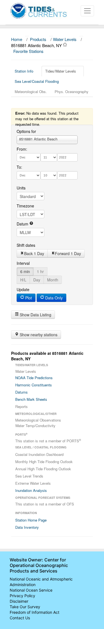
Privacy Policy (22, 595)
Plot (28, 298)
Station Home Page (31, 520)
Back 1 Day (34, 253)
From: (22, 149)
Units (21, 188)
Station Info (24, 71)
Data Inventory (27, 527)
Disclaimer (19, 601)
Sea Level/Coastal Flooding (37, 81)
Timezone (25, 206)
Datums (21, 392)
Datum (23, 224)
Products (38, 39)
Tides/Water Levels (60, 71)
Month (52, 280)
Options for (26, 131)
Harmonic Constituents (33, 384)
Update (23, 289)
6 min (25, 271)
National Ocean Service (31, 590)
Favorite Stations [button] (29, 51)
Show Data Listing (35, 314)
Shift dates (26, 245)
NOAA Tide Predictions (34, 377)
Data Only (53, 298)
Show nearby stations (38, 334)
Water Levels (65, 39)
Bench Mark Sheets (31, 399)
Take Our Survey (25, 606)
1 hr (40, 271)
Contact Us (20, 617)
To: (19, 167)
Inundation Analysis (31, 490)
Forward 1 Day (68, 253)
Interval (23, 263)
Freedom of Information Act (34, 612)
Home (16, 39)
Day (36, 280)
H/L (23, 280)
